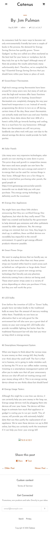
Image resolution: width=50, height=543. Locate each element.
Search (21, 519)
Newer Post (40, 468)
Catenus (32, 528)
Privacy (28, 519)
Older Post (9, 468)
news (25, 15)
